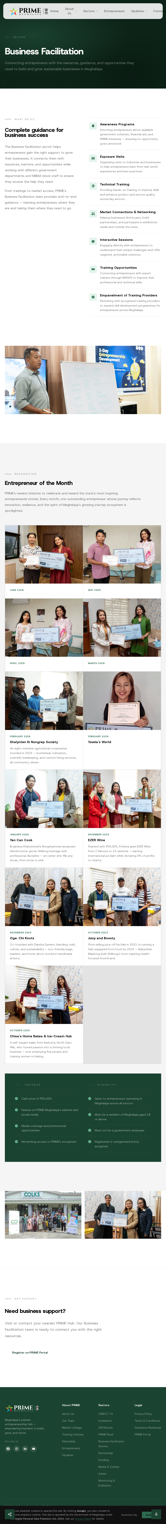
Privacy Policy (143, 1414)
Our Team (68, 1420)
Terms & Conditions (147, 1420)
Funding (103, 1460)
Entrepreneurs (114, 11)
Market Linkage (72, 1427)
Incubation (105, 1420)
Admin (102, 1473)
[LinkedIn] (25, 1449)
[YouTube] (33, 1449)
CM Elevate (105, 1427)
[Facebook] (8, 1449)
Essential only (129, 1514)
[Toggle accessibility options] (156, 1514)
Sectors (89, 11)
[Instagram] (16, 1449)
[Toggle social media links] (10, 1514)
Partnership (105, 1453)
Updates (137, 11)
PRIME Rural (105, 1434)
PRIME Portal (143, 1434)
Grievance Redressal (148, 1427)
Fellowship (68, 1441)
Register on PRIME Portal (30, 1352)
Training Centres (73, 1434)
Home (54, 11)
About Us (69, 11)
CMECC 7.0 (105, 1414)
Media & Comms (108, 1467)
